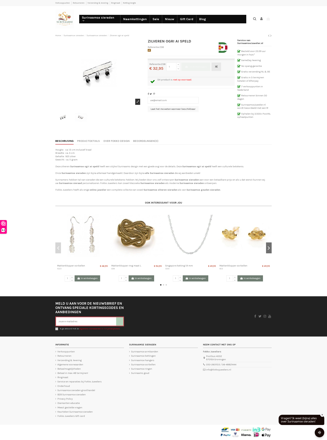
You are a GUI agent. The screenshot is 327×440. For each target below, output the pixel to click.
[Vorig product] (269, 36)
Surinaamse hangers (142, 360)
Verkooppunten (62, 3)
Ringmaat (116, 3)
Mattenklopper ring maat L (126, 265)
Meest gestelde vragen (69, 407)
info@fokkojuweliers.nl (218, 369)
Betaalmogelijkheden (69, 368)
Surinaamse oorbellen (143, 364)
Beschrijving (64, 141)
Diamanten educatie (68, 403)
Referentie (153, 47)
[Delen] (148, 94)
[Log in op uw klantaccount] (261, 19)
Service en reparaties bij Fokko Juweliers (79, 381)
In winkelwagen (198, 66)
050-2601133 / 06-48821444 (221, 364)
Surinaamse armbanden (144, 351)
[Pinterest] (154, 94)
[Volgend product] (271, 36)
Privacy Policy (65, 398)
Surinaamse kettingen (143, 355)
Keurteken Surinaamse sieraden (75, 411)
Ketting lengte (129, 3)
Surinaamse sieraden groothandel (76, 390)
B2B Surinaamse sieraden (71, 394)
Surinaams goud (140, 373)
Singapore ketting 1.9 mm (179, 265)
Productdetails (88, 141)
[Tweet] (151, 94)
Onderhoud (63, 386)
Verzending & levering (98, 3)
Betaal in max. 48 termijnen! (72, 373)
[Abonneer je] (119, 321)
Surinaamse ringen (141, 368)
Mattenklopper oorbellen (71, 265)
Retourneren (79, 3)
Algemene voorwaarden (70, 364)
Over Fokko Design (116, 141)
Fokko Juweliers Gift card (71, 416)
